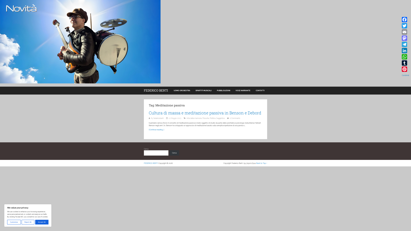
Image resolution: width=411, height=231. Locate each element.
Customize (14, 222)
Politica (213, 118)
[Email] (405, 32)
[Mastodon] (405, 38)
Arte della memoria (194, 118)
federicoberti (158, 118)
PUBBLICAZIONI (223, 91)
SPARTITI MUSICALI (204, 91)
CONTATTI (260, 91)
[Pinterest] (405, 69)
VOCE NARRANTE (243, 91)
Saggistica (220, 118)
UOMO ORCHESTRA (182, 91)
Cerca (146, 149)
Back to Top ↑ (261, 163)
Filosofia (205, 118)
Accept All (42, 222)
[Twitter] (405, 26)
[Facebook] (405, 19)
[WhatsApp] (405, 57)
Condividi (405, 75)
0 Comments (235, 118)
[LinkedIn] (405, 50)
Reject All (28, 222)
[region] (27, 215)
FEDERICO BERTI (156, 90)
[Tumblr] (405, 63)
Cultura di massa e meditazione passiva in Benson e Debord (205, 113)
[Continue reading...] (156, 130)
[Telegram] (405, 44)
